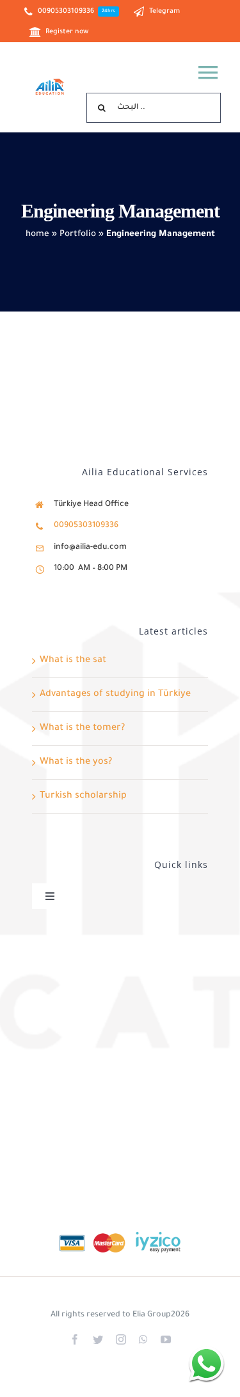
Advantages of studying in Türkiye (115, 695)
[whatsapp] (143, 1339)
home (37, 234)
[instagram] (121, 1339)
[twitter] (98, 1339)
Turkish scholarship (83, 796)
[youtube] (166, 1339)
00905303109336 (86, 525)
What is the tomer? (82, 728)
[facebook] (75, 1339)
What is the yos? (76, 762)
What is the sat (73, 661)
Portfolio (78, 234)
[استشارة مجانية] (206, 1363)
